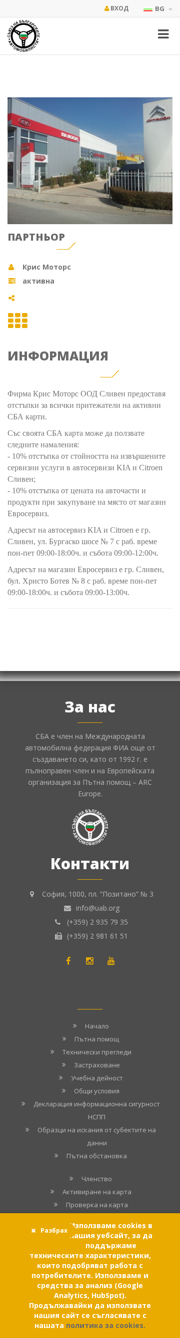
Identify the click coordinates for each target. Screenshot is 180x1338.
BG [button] (160, 8)
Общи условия (97, 1090)
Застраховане (97, 1064)
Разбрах (54, 1230)
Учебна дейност (97, 1077)
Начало (97, 1025)
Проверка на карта (97, 1204)
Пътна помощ (96, 1038)
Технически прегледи (97, 1051)
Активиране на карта (97, 1191)
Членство (97, 1178)
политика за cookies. (106, 1325)
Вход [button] (118, 8)
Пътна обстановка (96, 1155)
